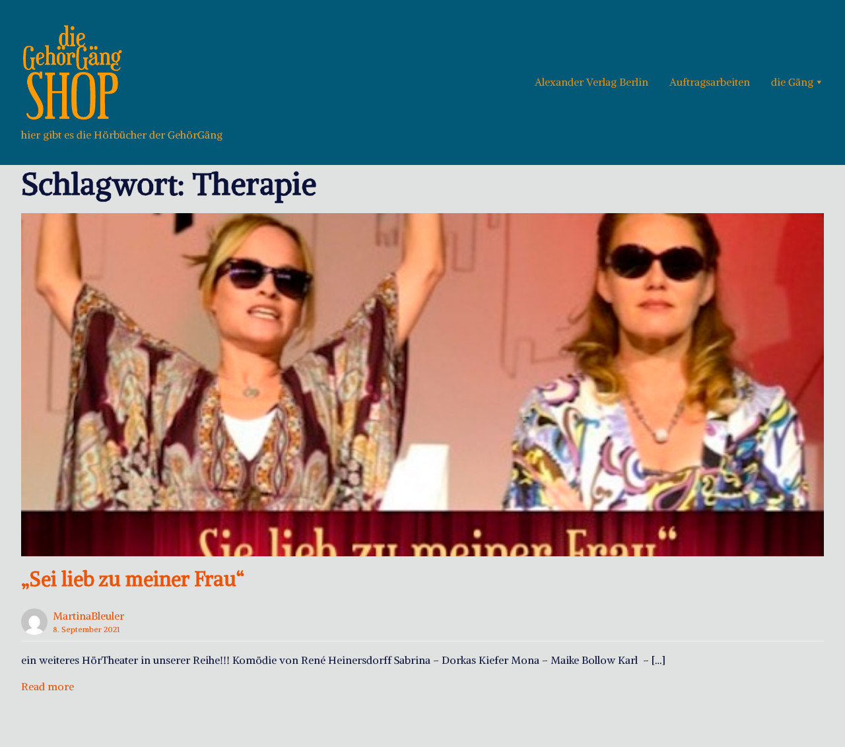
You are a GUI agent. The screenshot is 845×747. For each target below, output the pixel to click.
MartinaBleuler (88, 615)
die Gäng (792, 81)
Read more (47, 686)
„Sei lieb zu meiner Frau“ (132, 578)
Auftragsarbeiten (709, 81)
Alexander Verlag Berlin (591, 81)
